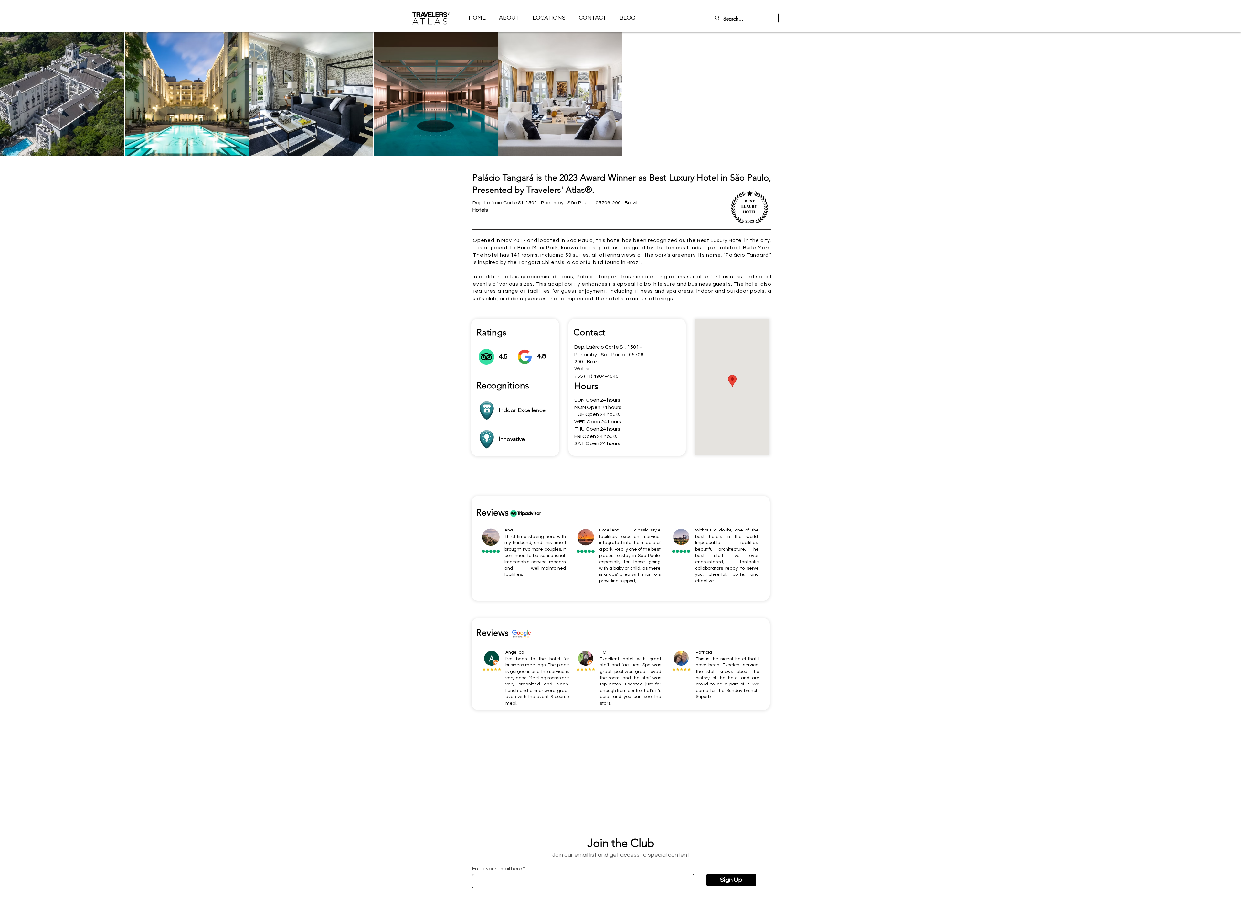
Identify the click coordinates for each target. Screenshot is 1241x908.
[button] (549, 18)
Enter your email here (497, 868)
